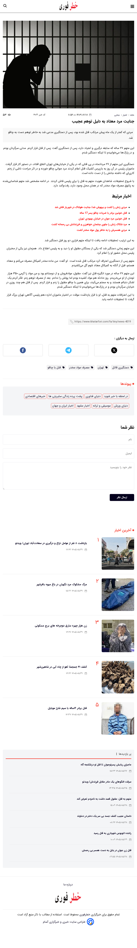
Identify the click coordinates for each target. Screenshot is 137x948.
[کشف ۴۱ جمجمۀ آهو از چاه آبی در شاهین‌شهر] (118, 677)
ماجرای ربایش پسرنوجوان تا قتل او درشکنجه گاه (106, 765)
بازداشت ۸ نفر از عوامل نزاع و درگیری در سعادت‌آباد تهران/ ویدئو (51, 543)
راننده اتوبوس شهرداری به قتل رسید (112, 833)
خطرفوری (84, 914)
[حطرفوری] (69, 6)
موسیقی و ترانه (102, 405)
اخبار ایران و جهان (62, 405)
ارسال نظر (122, 497)
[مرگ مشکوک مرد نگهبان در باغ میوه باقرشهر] (118, 594)
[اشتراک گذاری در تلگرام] (68, 350)
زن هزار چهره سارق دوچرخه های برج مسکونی (61, 626)
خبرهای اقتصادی (35, 396)
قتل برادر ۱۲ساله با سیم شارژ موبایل (67, 708)
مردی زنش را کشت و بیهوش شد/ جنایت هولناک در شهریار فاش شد (91, 207)
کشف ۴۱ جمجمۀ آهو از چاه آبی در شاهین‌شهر (62, 667)
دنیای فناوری (93, 396)
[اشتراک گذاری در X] (114, 350)
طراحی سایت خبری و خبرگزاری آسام (64, 922)
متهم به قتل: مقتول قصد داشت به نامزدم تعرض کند (104, 799)
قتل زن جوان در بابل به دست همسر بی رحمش (106, 850)
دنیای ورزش (121, 405)
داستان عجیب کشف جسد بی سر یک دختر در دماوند (104, 816)
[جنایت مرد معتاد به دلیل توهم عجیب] (68, 64)
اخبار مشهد (83, 405)
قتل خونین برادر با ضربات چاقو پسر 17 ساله (103, 213)
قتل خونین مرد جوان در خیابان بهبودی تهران (102, 219)
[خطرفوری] (68, 898)
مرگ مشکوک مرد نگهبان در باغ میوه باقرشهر (62, 584)
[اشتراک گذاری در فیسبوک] (23, 350)
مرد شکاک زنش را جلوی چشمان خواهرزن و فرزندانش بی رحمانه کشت (89, 224)
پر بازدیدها (125, 754)
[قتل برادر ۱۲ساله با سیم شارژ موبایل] (118, 718)
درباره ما (68, 884)
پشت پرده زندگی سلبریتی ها (65, 396)
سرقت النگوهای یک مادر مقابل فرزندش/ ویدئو (106, 782)
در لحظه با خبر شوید (116, 396)
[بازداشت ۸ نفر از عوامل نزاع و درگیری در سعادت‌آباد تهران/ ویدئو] (118, 553)
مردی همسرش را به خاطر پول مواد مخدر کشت (102, 230)
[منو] (132, 6)
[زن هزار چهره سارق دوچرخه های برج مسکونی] (118, 636)
